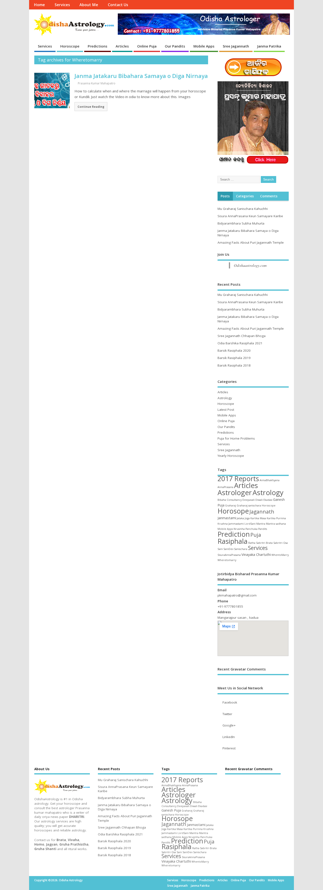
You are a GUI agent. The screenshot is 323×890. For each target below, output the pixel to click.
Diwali (259, 499)
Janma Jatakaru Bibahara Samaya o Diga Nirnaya (141, 76)
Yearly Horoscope (231, 456)
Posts (225, 196)
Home (39, 4)
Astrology (225, 398)
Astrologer (235, 492)
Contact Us (118, 4)
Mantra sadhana (276, 523)
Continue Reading (91, 106)
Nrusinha (239, 529)
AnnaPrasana (225, 487)
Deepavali (248, 499)
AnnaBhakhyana (269, 480)
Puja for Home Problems (236, 438)
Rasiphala (233, 541)
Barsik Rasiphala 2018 (234, 365)
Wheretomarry (227, 560)
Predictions (97, 46)
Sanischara (240, 549)
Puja (255, 534)
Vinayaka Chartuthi (256, 554)
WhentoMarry (280, 555)
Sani (220, 549)
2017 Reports (238, 478)
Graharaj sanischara (249, 505)
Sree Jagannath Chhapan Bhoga (242, 336)
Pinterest (229, 748)
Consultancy (234, 499)
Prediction (234, 534)
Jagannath (261, 511)
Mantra (260, 523)
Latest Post (226, 409)
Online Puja (147, 46)
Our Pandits (175, 46)
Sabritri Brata (264, 542)
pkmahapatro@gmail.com (237, 595)
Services (62, 4)
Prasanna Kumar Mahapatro (96, 83)
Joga (247, 518)
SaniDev (228, 549)
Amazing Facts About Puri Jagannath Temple (251, 242)
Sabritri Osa (280, 542)
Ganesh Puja (171, 810)
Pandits (262, 529)
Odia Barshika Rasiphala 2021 (240, 343)
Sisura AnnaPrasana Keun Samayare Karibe (250, 216)
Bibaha (222, 499)
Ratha (251, 542)
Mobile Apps (203, 46)
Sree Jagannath (236, 46)
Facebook (230, 702)
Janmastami (227, 517)
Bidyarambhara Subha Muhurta (241, 223)
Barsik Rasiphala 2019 (234, 358)
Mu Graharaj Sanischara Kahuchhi (243, 209)
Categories (245, 196)
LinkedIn (229, 737)
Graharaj (230, 505)
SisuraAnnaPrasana (229, 555)
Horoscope (69, 46)
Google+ (229, 725)
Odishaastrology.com (250, 265)
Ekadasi (267, 499)
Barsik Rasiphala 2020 (234, 350)
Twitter (227, 714)
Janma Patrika (269, 46)
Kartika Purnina (276, 518)
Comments (268, 196)
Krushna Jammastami (231, 523)
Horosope (233, 510)
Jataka (240, 518)
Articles (122, 46)
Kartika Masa (258, 518)
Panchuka (251, 529)
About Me (88, 4)
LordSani (250, 523)
